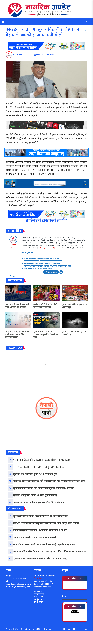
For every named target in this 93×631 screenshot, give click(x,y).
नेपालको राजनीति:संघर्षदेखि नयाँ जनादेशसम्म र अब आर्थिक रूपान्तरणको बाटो (17, 335)
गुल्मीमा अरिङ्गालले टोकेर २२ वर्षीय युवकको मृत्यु (75, 333)
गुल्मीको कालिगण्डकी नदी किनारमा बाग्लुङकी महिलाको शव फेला (43, 261)
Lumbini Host (82, 629)
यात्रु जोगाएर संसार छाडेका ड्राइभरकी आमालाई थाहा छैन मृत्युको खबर (45, 544)
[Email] (61, 272)
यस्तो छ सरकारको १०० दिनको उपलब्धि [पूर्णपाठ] (38, 268)
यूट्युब (60, 247)
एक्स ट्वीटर (54, 247)
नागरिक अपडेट (13, 246)
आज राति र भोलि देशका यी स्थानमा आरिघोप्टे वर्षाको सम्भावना (42, 263)
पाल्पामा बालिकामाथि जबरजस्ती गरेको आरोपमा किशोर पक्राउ (42, 258)
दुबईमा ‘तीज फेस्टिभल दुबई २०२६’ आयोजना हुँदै (75, 306)
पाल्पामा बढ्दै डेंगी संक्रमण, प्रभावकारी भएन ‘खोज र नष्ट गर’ (40, 530)
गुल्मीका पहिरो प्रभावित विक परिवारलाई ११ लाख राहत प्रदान (40, 516)
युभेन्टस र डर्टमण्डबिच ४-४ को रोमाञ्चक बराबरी (34, 537)
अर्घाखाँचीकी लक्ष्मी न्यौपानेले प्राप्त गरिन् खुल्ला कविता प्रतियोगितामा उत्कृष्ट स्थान (49, 551)
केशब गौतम (38, 578)
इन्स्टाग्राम (47, 247)
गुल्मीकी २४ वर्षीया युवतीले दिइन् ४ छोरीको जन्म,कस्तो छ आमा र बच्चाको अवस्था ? (48, 266)
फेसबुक (41, 247)
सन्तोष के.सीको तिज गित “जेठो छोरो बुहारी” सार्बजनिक (45, 306)
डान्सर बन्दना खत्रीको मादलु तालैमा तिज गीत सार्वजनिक (39, 502)
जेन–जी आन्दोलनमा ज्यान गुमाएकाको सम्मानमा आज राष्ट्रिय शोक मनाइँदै (46, 523)
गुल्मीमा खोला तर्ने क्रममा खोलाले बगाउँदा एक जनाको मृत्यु (40, 558)
